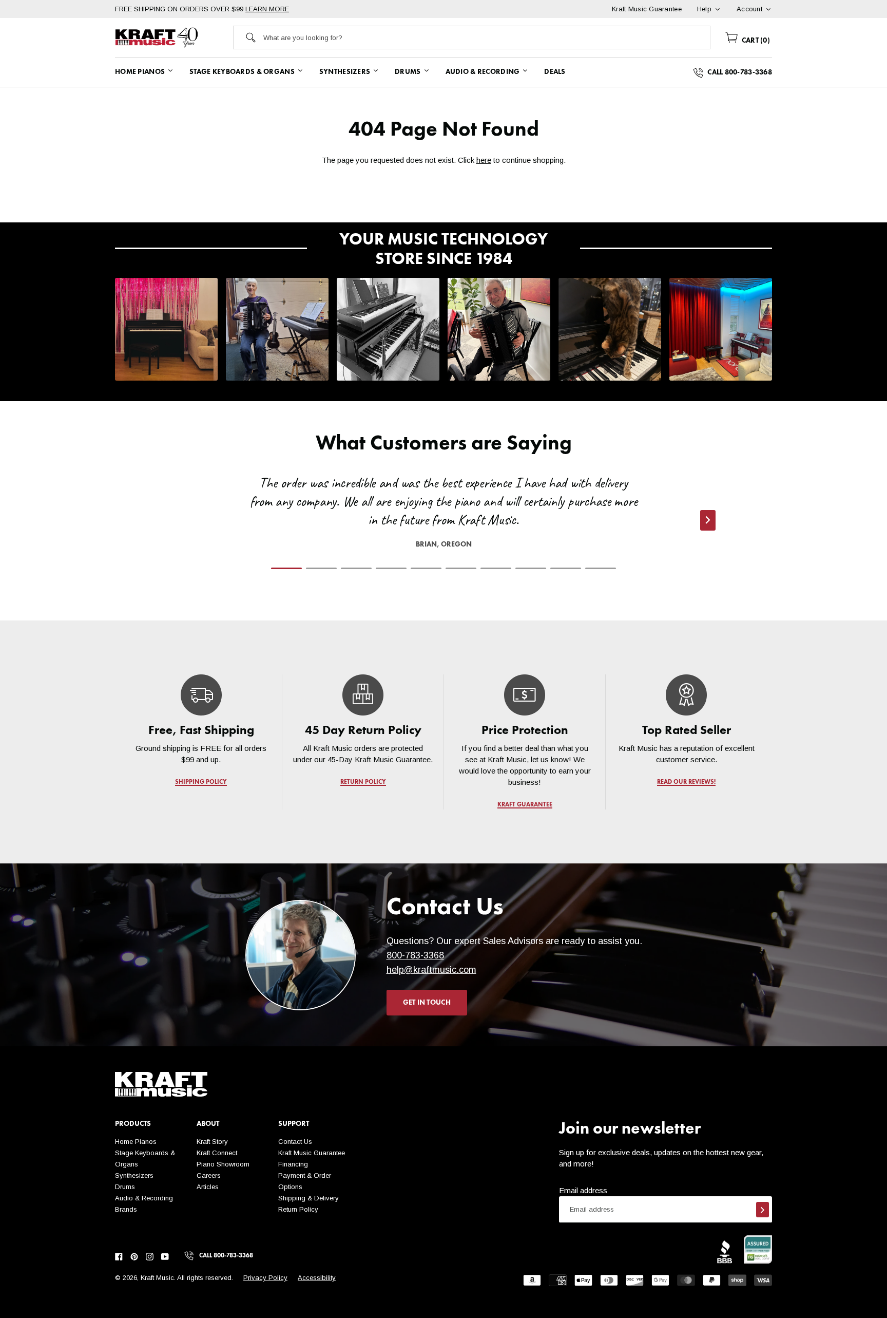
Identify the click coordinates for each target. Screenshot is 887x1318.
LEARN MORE (267, 9)
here (483, 160)
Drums (125, 1187)
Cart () (755, 40)
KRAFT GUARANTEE (524, 805)
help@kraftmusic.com (431, 970)
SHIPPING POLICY (201, 782)
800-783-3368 (415, 955)
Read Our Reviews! (686, 782)
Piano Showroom (223, 1164)
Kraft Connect (217, 1153)
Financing (293, 1164)
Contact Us (295, 1141)
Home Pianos (136, 1141)
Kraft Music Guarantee (311, 1153)
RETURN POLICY (363, 782)
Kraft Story (212, 1141)
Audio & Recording (144, 1198)
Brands (126, 1209)
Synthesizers (134, 1175)
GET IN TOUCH (427, 1002)
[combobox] (486, 37)
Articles (208, 1187)
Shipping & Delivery (308, 1198)
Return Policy (298, 1209)
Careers (209, 1175)
